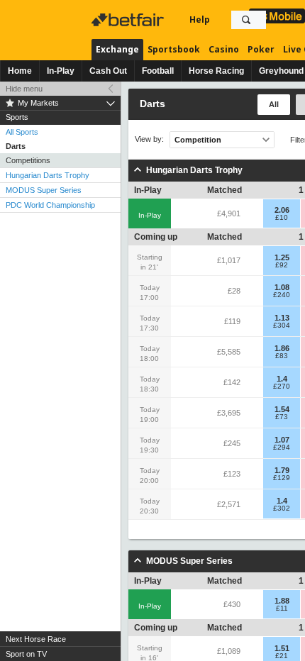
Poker (261, 49)
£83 (281, 356)
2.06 (281, 209)
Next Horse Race (36, 639)
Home (20, 71)
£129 (281, 478)
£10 (281, 217)
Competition (197, 139)
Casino (224, 49)
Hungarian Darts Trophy (47, 175)
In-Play (60, 71)
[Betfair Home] (129, 19)
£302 (281, 508)
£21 (281, 656)
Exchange (117, 49)
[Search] (246, 20)
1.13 (281, 317)
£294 (281, 447)
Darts (16, 146)
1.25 (281, 257)
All (274, 104)
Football (158, 71)
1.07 (281, 439)
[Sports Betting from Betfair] (277, 16)
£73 (281, 417)
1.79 (281, 470)
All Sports (22, 132)
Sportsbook (174, 49)
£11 (282, 608)
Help (199, 19)
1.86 (281, 348)
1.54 (281, 409)
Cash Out (108, 71)
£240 (281, 295)
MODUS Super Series (44, 190)
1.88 (281, 600)
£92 (281, 265)
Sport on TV (26, 654)
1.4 (282, 378)
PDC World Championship (50, 205)
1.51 (281, 648)
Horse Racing (216, 71)
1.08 (281, 287)
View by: (149, 139)
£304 (281, 325)
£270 (281, 386)
